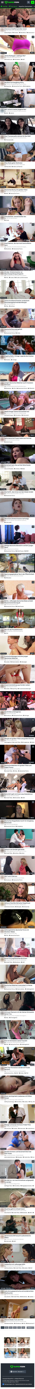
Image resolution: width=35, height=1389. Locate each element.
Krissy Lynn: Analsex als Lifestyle (14, 1239)
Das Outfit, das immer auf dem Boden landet (18, 492)
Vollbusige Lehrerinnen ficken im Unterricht (16, 851)
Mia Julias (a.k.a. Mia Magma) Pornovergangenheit (16, 30)
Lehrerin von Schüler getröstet (14, 849)
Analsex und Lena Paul (12, 1126)
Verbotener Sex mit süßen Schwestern (16, 275)
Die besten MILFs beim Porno (13, 57)
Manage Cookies (11, 1382)
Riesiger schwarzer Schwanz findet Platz (17, 1125)
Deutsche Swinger (11, 713)
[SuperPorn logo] (12, 2)
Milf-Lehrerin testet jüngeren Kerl (15, 109)
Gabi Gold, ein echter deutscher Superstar (16, 247)
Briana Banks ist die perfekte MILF (14, 1266)
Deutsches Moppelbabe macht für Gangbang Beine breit (18, 822)
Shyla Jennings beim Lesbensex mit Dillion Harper (18, 1097)
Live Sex (5, 6)
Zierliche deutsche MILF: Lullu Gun (15, 493)
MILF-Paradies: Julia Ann (12, 1294)
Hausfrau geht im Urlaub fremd (14, 1209)
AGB (8, 1380)
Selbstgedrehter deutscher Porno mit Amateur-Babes (16, 931)
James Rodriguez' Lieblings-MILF (14, 56)
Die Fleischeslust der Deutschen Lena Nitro (16, 386)
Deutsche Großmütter (12, 331)
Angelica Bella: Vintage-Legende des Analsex (19, 356)
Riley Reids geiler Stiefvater (13, 163)
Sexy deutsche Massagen (13, 660)
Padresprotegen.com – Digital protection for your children (18, 1384)
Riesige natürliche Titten (12, 795)
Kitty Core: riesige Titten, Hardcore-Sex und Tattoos (16, 191)
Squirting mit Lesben (11, 686)
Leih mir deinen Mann (11, 218)
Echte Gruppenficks (11, 740)
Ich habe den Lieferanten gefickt (14, 631)
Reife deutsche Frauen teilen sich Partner (17, 438)
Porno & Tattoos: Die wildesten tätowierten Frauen (16, 520)
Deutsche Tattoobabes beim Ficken (15, 878)
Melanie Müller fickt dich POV (13, 1320)
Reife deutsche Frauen (12, 604)
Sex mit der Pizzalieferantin (13, 630)
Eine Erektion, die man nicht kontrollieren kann (17, 244)
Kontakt (4, 1380)
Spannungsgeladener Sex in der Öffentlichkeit (19, 574)
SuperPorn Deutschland (25, 6)
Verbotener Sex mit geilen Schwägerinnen (16, 1015)
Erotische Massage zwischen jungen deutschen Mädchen (16, 657)
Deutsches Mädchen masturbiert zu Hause (18, 985)
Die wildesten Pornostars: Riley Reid (15, 164)
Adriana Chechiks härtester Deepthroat (17, 903)
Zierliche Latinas (10, 304)
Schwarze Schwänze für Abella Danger (16, 413)
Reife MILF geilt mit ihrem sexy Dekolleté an (18, 794)
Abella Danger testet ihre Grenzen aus (16, 411)
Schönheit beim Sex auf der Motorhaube (17, 465)
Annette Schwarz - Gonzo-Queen (14, 1155)
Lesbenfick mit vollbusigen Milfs (14, 1264)
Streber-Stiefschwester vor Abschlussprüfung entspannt (13, 273)
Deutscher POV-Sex (11, 933)
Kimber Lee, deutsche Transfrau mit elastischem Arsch (16, 138)
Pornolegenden (10, 357)
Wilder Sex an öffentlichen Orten (14, 576)
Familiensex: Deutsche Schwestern (15, 1042)
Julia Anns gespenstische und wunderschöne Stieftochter (18, 1292)
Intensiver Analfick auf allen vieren (15, 29)
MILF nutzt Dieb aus (10, 876)
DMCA (17, 1382)
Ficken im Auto (10, 466)
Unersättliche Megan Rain (13, 1183)
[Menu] (2, 2)
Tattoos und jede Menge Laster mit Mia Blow (16, 84)
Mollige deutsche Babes (12, 549)
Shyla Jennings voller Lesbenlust (14, 1099)
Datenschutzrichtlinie (20, 1380)
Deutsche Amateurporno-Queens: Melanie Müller (16, 1321)
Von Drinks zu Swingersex (12, 712)
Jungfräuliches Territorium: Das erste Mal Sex (16, 960)
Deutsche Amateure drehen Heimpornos (16, 987)
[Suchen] (28, 2)
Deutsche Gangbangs (12, 824)
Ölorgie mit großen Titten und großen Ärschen (19, 739)
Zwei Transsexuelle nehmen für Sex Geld (17, 136)
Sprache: (18, 1371)
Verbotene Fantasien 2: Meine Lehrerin (16, 111)
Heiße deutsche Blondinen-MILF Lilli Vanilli (16, 1210)
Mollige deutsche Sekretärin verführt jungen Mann (18, 546)
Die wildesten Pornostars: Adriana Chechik (16, 904)
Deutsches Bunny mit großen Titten (15, 190)
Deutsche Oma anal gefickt (13, 329)
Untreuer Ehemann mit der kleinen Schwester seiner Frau (19, 1013)
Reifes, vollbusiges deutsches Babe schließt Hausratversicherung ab (18, 602)
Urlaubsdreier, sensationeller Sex (15, 216)
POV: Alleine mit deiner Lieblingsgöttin (16, 1071)
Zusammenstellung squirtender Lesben (17, 685)
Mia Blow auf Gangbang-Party (14, 82)
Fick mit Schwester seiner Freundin (15, 1041)
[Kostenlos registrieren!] (32, 2)
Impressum (11, 1380)
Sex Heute (14, 6)
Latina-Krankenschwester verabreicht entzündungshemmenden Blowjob (16, 301)
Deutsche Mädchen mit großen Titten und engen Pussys (17, 766)
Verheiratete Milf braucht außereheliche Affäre (17, 1236)
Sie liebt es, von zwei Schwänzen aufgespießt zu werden (19, 1181)
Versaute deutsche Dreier (13, 440)
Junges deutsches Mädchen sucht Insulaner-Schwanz (18, 384)
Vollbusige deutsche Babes (13, 769)
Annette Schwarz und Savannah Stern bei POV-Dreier (17, 1152)
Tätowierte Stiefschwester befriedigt (16, 519)
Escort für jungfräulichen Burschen (15, 958)
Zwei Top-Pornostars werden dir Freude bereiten (17, 1068)
